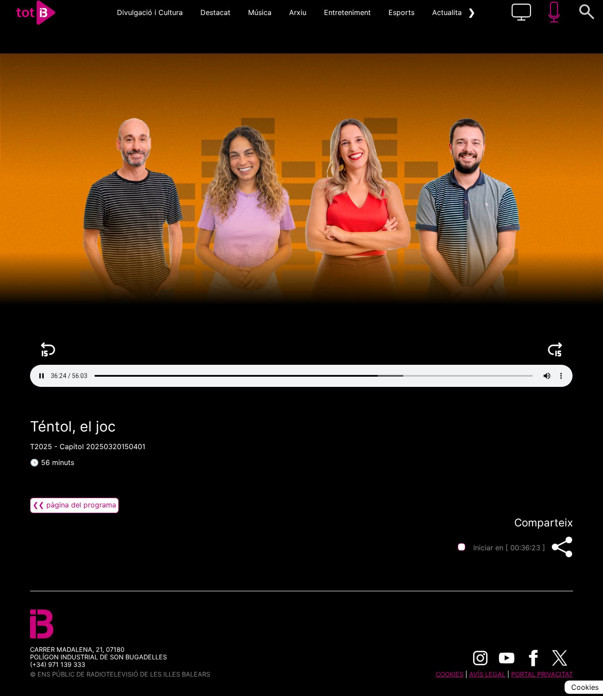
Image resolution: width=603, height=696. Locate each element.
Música (259, 12)
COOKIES (450, 674)
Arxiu (297, 12)
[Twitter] (560, 658)
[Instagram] (480, 658)
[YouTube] (507, 658)
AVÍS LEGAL (487, 674)
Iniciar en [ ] (509, 547)
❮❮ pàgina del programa (74, 504)
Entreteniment (347, 12)
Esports (401, 12)
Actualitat (448, 12)
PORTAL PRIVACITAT (542, 674)
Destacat (215, 12)
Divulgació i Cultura (150, 12)
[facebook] (533, 658)
